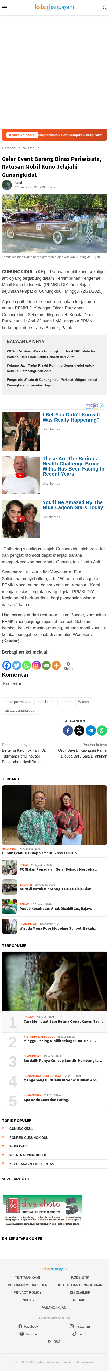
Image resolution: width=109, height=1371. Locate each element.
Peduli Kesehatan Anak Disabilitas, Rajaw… (57, 908)
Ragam (29, 1017)
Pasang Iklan (54, 1308)
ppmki (66, 702)
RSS (56, 1342)
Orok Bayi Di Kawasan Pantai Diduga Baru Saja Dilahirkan (82, 750)
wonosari (18, 1146)
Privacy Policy (28, 1293)
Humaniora (32, 1075)
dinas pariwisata (17, 702)
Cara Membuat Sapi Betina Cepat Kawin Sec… (63, 1021)
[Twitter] (16, 663)
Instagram (82, 1326)
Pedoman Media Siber (27, 1285)
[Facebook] (6, 663)
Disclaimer (80, 1293)
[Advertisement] (54, 72)
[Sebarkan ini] (68, 730)
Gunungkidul (21, 1129)
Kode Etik (80, 1277)
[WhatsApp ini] (102, 730)
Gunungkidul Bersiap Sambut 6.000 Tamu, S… (41, 853)
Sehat (24, 865)
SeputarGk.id (15, 1178)
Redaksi (80, 1300)
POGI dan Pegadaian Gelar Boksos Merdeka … (59, 869)
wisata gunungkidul (20, 710)
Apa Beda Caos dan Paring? (47, 1100)
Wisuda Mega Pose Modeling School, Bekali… (58, 928)
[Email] (46, 663)
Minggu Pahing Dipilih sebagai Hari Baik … (60, 1041)
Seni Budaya (52, 1075)
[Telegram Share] (91, 730)
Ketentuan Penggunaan (80, 1285)
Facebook (31, 1326)
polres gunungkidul (28, 1138)
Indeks (28, 1300)
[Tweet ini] (79, 730)
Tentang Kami (27, 1277)
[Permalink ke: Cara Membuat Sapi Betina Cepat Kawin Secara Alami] (54, 981)
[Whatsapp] (26, 663)
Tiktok (82, 1334)
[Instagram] (36, 663)
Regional (9, 848)
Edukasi (26, 884)
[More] (56, 663)
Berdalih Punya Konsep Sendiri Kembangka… (63, 1060)
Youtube (31, 1334)
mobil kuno (46, 702)
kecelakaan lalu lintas (31, 1164)
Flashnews (28, 923)
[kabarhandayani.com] (54, 7)
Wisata (83, 702)
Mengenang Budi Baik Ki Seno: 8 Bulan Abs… (62, 1080)
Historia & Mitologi (39, 1036)
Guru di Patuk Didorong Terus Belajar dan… (57, 889)
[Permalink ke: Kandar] (7, 184)
